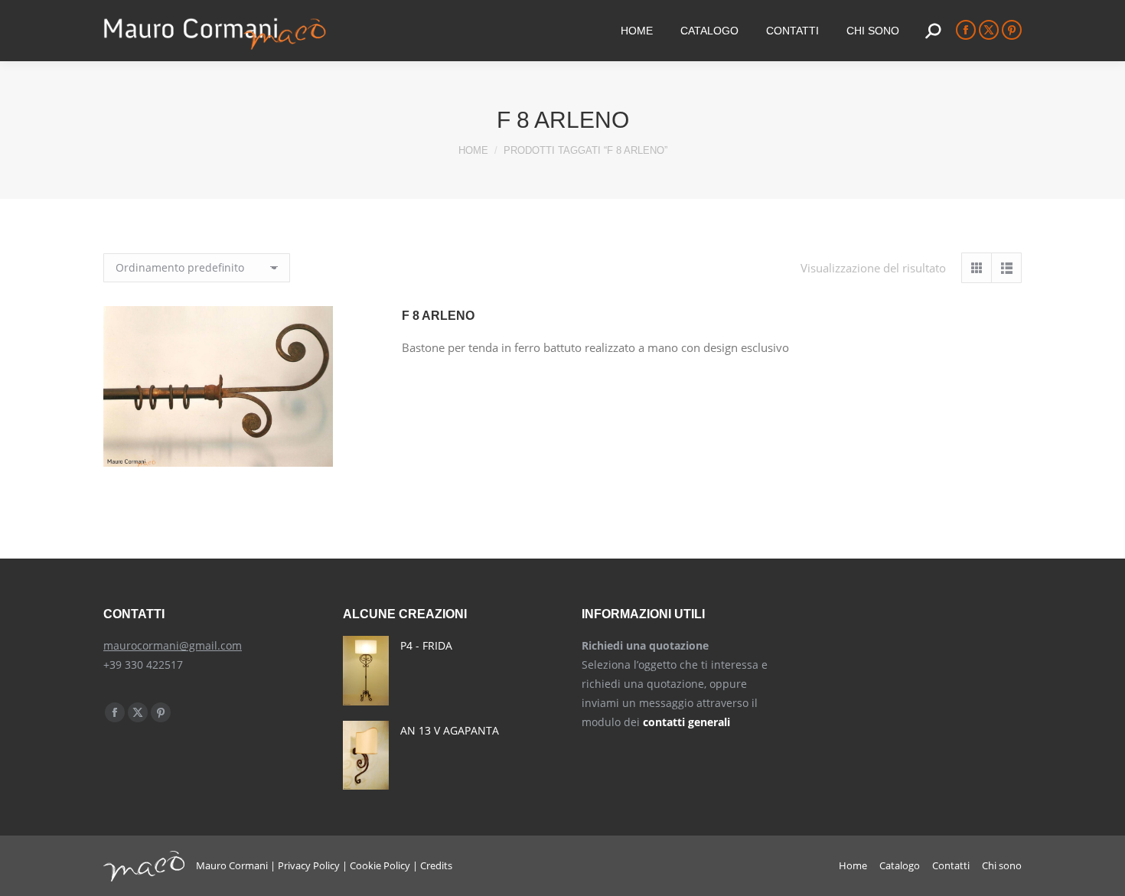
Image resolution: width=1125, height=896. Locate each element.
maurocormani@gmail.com (172, 645)
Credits (436, 865)
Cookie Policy (380, 865)
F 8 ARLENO (438, 315)
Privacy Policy (309, 865)
